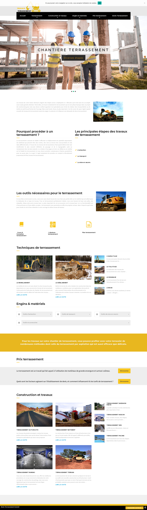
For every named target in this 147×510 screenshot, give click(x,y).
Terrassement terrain (65, 472)
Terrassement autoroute (27, 430)
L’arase (109, 288)
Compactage (111, 256)
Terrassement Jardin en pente (116, 404)
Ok (99, 3)
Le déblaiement (62, 283)
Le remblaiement (23, 283)
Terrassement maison (115, 415)
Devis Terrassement (120, 16)
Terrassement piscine (115, 436)
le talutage (111, 267)
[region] (73, 54)
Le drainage (111, 277)
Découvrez (124, 371)
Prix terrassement (99, 16)
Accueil (23, 16)
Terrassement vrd (114, 425)
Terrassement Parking (25, 472)
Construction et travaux (57, 16)
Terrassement (37, 16)
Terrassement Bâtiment (65, 430)
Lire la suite (21, 295)
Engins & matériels (79, 16)
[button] (3, 52)
